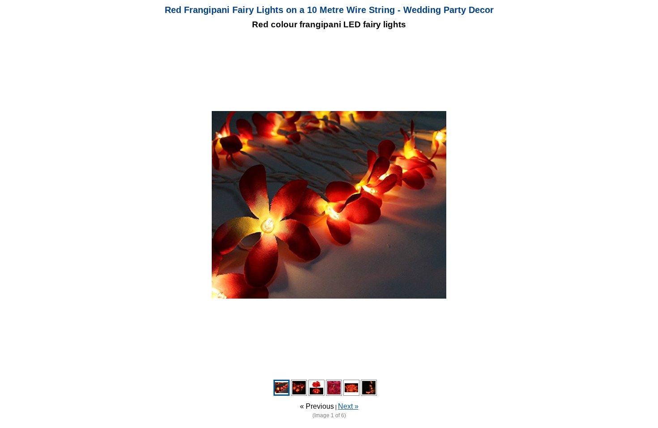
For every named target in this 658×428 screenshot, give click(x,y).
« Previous (317, 406)
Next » (348, 406)
